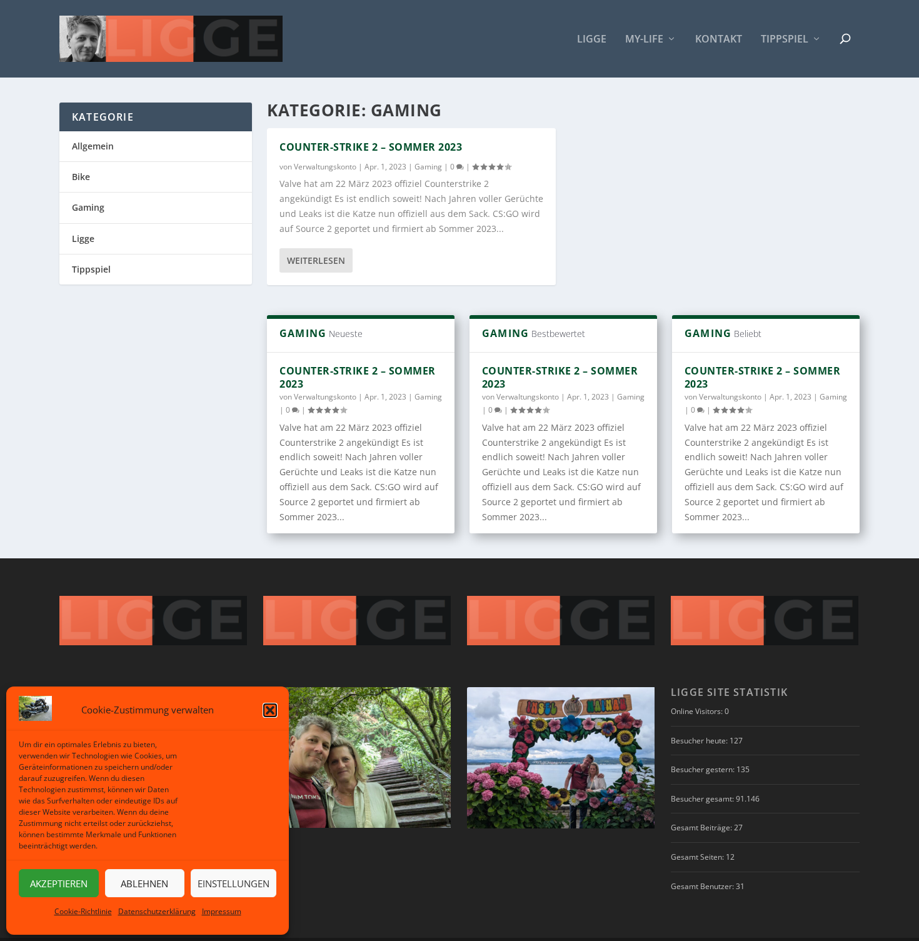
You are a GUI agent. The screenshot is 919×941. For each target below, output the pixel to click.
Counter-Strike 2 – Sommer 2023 (370, 147)
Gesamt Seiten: (698, 857)
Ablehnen (144, 883)
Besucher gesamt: (703, 798)
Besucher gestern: (703, 769)
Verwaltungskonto (325, 166)
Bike (81, 177)
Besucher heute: (700, 740)
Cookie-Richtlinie (83, 911)
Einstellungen (233, 883)
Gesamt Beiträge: (702, 827)
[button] (270, 710)
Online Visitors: (698, 711)
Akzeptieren (59, 883)
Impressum (221, 911)
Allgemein (93, 146)
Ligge (591, 40)
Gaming (428, 166)
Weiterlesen (316, 260)
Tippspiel (784, 40)
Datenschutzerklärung (157, 911)
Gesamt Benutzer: (703, 886)
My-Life (644, 40)
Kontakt (718, 40)
